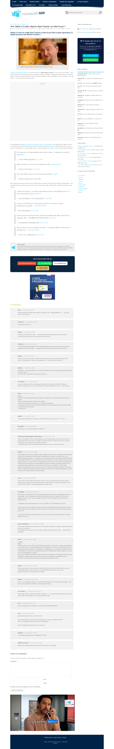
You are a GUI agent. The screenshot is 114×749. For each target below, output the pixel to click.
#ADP (22, 155)
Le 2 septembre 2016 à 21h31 (32, 492)
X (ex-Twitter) (82, 175)
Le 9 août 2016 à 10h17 (28, 310)
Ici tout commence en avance (84, 153)
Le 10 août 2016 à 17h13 (29, 356)
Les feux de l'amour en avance (84, 161)
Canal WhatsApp (66, 5)
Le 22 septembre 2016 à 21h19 (33, 591)
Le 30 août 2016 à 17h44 (28, 393)
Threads (80, 181)
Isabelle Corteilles (45, 28)
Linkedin (81, 190)
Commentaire (13, 661)
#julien (68, 191)
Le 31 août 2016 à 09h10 (31, 426)
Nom (44, 679)
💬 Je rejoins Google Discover (90, 59)
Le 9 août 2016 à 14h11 (31, 344)
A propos (64, 737)
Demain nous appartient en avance (85, 146)
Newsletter (42, 5)
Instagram (81, 179)
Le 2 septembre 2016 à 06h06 (29, 478)
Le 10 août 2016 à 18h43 (29, 368)
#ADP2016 (38, 194)
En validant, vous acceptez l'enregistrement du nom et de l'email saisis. (25, 686)
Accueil (14, 1)
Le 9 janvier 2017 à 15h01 (36, 643)
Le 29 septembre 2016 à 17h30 (28, 603)
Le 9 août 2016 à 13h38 (28, 332)
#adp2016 (58, 164)
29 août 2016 (48, 199)
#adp (53, 164)
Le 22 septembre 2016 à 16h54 (30, 579)
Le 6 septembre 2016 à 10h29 (30, 565)
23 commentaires (67, 28)
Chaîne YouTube (53, 5)
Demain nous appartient (67, 1)
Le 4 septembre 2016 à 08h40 (29, 539)
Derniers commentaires (49, 1)
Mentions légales (48, 737)
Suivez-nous (23, 1)
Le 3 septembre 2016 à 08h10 (37, 524)
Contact (55, 737)
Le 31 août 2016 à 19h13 (49, 436)
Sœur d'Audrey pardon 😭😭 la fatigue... (93, 83)
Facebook (81, 177)
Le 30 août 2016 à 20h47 (29, 416)
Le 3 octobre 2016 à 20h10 (27, 613)
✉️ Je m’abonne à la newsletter (90, 55)
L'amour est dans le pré (23, 24)
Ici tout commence (82, 1)
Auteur (59, 737)
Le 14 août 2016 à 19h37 (31, 381)
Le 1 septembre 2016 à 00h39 (30, 452)
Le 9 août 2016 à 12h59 (31, 322)
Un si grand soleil (17, 5)
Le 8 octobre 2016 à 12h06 (30, 632)
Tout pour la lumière (92, 164)
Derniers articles (34, 1)
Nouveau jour (81, 164)
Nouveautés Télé (13, 24)
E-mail (45, 683)
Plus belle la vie (31, 5)
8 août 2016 (39, 159)
